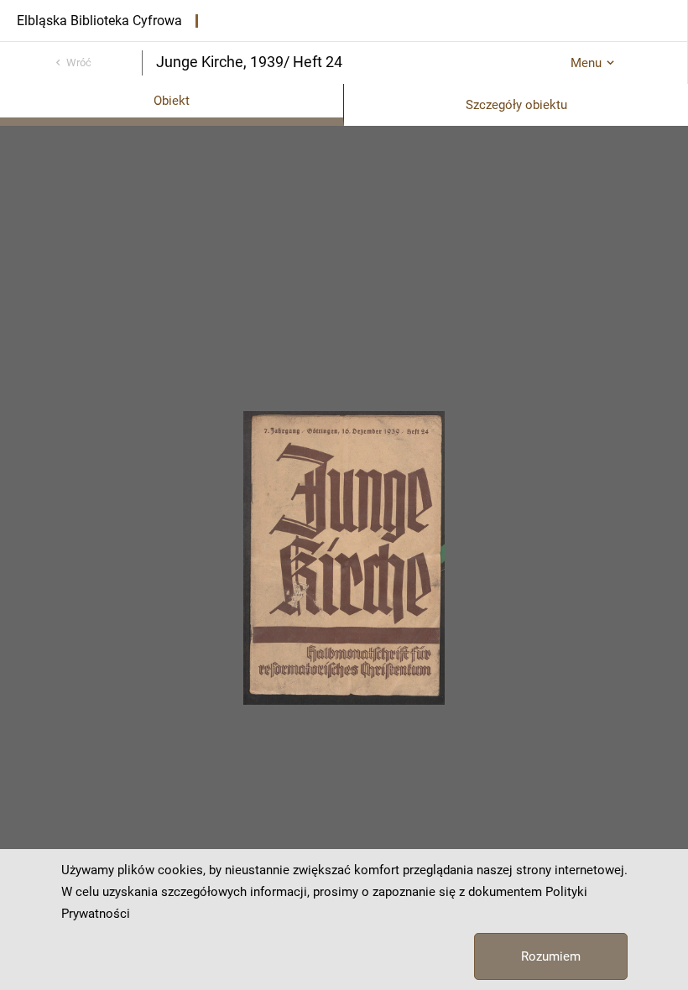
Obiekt (172, 100)
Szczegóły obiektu (516, 104)
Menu (586, 62)
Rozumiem (551, 956)
